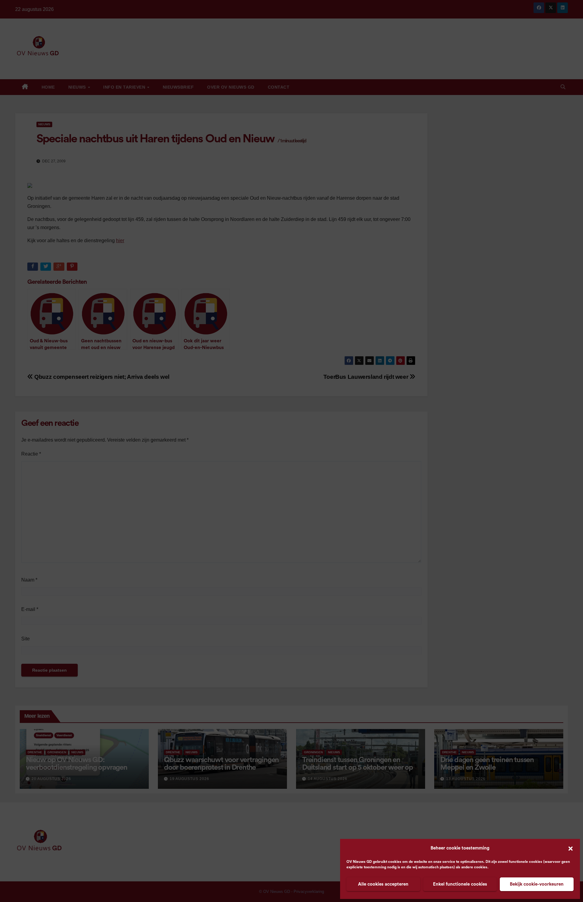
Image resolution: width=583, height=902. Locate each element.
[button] (571, 848)
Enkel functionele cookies (460, 884)
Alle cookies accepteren (383, 884)
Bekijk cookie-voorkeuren (537, 884)
